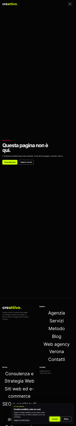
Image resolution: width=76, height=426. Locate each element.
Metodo (56, 328)
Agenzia (56, 313)
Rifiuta (66, 419)
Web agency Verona (57, 347)
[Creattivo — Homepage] (10, 4)
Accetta (55, 419)
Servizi (56, 320)
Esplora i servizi (26, 162)
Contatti (56, 359)
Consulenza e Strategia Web (19, 377)
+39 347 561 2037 (45, 373)
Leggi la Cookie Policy (22, 420)
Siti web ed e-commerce (19, 392)
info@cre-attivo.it (44, 371)
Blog (56, 336)
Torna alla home (10, 162)
